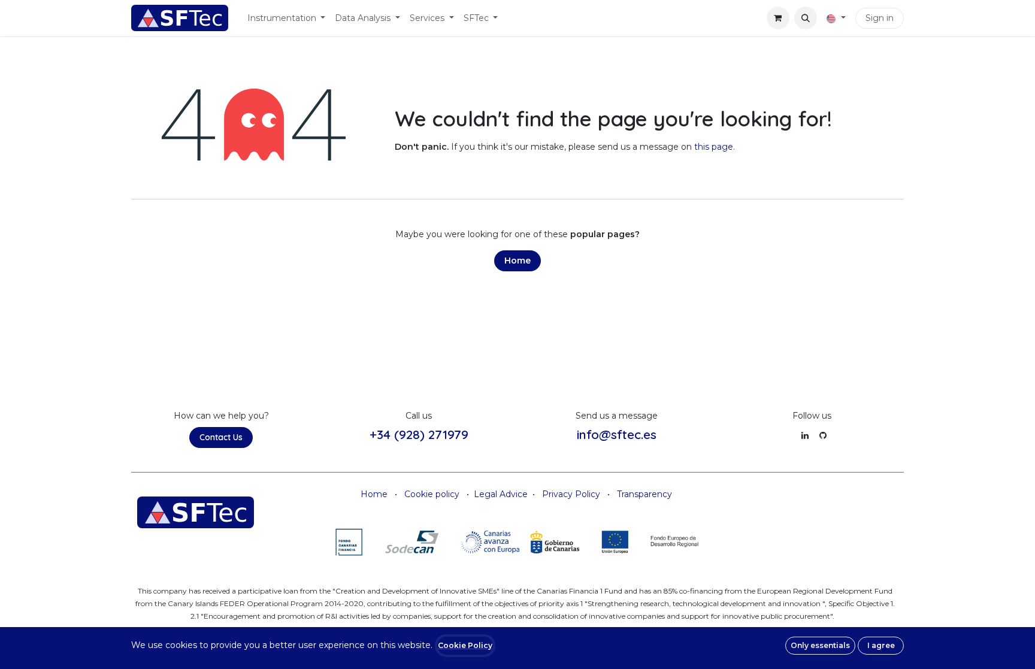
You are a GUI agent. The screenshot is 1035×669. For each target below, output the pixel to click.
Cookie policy (431, 494)
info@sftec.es (616, 434)
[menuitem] (287, 18)
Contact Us (221, 437)
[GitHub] (823, 435)
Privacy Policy (571, 494)
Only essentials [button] (820, 645)
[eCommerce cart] (778, 18)
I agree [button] (881, 645)
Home (517, 260)
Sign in (879, 18)
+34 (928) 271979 (419, 434)
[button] (805, 18)
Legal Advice (501, 494)
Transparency (644, 494)
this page (713, 146)
